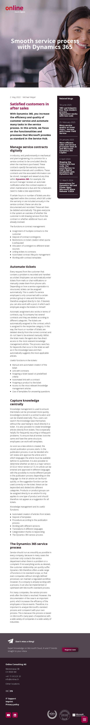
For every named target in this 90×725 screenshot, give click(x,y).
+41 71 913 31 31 (13, 676)
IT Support (11, 698)
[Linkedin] (15, 715)
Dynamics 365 (22, 179)
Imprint (9, 701)
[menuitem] (7, 691)
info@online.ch (12, 679)
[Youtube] (8, 715)
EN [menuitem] (11, 691)
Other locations (13, 683)
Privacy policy (12, 704)
